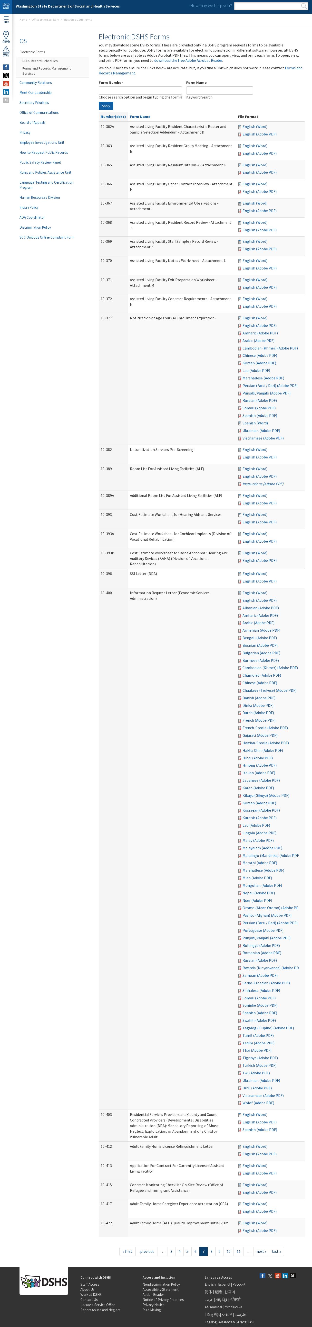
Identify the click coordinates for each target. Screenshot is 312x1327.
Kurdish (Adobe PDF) (260, 817)
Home (23, 19)
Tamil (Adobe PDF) (258, 1035)
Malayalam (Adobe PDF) (262, 847)
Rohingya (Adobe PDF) (261, 945)
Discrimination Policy (35, 227)
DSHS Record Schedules (40, 61)
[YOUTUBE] (6, 84)
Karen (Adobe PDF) (258, 787)
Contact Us (89, 1299)
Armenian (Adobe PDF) (261, 630)
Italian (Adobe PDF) (259, 772)
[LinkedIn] (285, 1276)
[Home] (6, 7)
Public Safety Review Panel (40, 162)
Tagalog (211, 1322)
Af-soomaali (214, 1307)
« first (127, 1251)
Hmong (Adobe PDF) (260, 765)
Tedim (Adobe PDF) (258, 1042)
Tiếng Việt (212, 1314)
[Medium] (292, 1276)
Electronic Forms (32, 52)
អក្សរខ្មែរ (221, 1299)
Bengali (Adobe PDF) (260, 637)
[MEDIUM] (6, 100)
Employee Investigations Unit (42, 142)
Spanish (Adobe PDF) (260, 415)
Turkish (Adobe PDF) (259, 1065)
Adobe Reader (153, 1294)
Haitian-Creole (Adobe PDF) (266, 742)
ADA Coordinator (32, 217)
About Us (87, 1289)
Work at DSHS (91, 1294)
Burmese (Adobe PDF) (261, 660)
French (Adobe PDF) (259, 720)
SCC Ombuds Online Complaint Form (47, 237)
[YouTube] (277, 1276)
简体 (208, 1292)
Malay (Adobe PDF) (258, 840)
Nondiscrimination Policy (161, 1284)
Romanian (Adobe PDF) (262, 952)
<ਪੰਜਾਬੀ (235, 1299)
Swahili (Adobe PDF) (259, 1020)
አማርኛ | (228, 1314)
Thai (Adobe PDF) (257, 1050)
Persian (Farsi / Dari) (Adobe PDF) (270, 385)
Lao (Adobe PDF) (256, 370)
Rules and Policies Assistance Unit (45, 172)
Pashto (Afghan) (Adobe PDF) (267, 915)
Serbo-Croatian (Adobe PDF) (266, 982)
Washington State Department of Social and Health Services (68, 6)
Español (224, 1284)
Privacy (25, 132)
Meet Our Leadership (36, 92)
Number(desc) (113, 116)
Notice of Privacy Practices (163, 1299)
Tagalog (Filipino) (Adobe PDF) (268, 1027)
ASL (252, 1322)
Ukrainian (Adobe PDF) (261, 430)
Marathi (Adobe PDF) (260, 862)
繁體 (218, 1292)
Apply (106, 106)
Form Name (196, 82)
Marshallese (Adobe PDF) (263, 378)
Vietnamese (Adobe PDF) (263, 438)
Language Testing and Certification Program (46, 185)
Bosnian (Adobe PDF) (260, 645)
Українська (233, 1307)
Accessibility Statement (161, 1289)
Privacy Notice (154, 1304)
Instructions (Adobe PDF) (263, 483)
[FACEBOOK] (6, 67)
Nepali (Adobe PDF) (259, 892)
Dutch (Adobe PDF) (258, 712)
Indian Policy (29, 207)
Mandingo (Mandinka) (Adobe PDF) (271, 855)
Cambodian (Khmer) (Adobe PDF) (270, 348)
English (210, 1284)
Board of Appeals (33, 122)
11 (239, 1251)
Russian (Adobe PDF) (260, 400)
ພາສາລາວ (227, 1322)
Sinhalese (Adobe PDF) (261, 990)
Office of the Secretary (45, 19)
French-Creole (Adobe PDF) (265, 727)
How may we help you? (211, 5)
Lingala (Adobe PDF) (259, 832)
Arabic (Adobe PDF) (258, 340)
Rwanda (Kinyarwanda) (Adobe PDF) (272, 967)
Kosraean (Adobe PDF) (261, 810)
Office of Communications (39, 112)
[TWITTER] (6, 75)
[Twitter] (270, 1276)
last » (276, 1251)
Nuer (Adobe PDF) (257, 900)
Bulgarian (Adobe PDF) (261, 652)
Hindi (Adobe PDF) (258, 757)
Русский (239, 1284)
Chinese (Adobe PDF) (260, 355)
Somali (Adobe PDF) (259, 407)
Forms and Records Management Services (46, 71)
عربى (209, 1299)
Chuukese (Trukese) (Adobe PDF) (269, 690)
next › (261, 1251)
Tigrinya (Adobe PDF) (260, 1057)
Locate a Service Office (97, 1304)
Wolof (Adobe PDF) (258, 1102)
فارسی (240, 1314)
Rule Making (152, 1310)
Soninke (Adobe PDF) (260, 1005)
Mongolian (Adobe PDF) (262, 885)
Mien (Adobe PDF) (257, 877)
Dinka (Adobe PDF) (258, 705)
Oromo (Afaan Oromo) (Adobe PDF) (272, 907)
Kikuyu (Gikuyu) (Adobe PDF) (266, 795)
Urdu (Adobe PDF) (257, 1087)
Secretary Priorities (34, 102)
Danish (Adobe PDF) (259, 697)
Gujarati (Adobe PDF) (260, 735)
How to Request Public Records (44, 152)
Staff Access (89, 1284)
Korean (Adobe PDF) (259, 362)
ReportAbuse (6, 55)
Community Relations (36, 82)
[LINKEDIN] (6, 92)
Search (304, 6)
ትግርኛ (242, 1322)
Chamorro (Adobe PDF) (262, 675)
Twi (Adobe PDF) (256, 1072)
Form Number (111, 82)
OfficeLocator (6, 41)
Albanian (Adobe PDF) (261, 607)
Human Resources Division (40, 197)
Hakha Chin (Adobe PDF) (263, 750)
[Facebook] (262, 1276)
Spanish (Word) (255, 423)
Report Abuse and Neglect (100, 1310)
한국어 (229, 1292)
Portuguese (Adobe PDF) (263, 930)
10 (229, 1251)
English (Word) (255, 126)
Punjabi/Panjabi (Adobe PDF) (267, 393)
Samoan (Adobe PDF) (260, 975)
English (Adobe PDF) (260, 134)
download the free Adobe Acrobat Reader (188, 60)
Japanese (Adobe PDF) (261, 780)
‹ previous (146, 1251)
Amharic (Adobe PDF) (260, 333)
